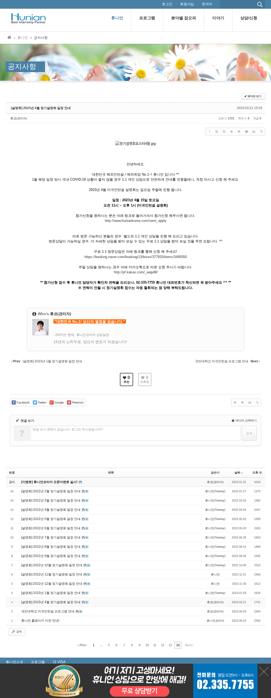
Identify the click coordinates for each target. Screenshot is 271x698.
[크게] (216, 131)
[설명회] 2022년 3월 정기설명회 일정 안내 (51, 500)
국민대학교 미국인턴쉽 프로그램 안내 (48, 611)
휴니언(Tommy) (215, 491)
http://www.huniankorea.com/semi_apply (135, 221)
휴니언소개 (14, 662)
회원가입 (187, 4)
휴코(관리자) (18, 118)
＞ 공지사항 (38, 38)
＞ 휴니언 (20, 38)
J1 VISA (59, 662)
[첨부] (261, 131)
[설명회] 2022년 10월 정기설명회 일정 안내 (52, 565)
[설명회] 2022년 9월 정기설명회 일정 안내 (51, 556)
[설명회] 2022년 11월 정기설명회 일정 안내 (52, 574)
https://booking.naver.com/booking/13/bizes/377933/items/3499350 (135, 257)
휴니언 (215, 574)
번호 (12, 472)
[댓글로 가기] (246, 131)
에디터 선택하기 (246, 420)
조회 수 (257, 472)
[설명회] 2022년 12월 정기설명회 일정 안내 (52, 583)
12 (162, 645)
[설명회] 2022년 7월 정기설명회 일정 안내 (51, 537)
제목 (111, 472)
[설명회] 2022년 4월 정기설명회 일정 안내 (51, 510)
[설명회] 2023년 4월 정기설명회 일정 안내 (41, 108)
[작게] (224, 131)
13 (170, 645)
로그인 (167, 4)
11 (154, 645)
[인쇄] (254, 131)
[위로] (231, 131)
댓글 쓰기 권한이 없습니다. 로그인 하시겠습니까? (68, 429)
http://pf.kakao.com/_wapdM (135, 272)
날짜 (237, 472)
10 (147, 645)
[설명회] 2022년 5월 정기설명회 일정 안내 (51, 519)
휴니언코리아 (215, 620)
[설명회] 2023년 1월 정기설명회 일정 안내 (51, 593)
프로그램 (38, 662)
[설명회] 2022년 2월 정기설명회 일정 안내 (51, 491)
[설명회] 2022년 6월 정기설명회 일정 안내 (51, 528)
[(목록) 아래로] (239, 131)
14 (177, 645)
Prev (82, 645)
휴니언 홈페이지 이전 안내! (40, 620)
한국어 (207, 4)
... (101, 645)
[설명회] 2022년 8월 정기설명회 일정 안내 (51, 547)
